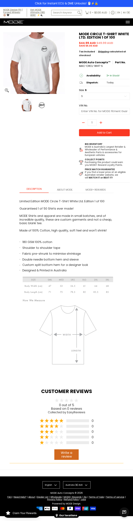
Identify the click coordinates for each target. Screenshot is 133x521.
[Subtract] (83, 123)
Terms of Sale (96, 497)
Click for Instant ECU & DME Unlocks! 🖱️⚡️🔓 (66, 3)
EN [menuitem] (118, 12)
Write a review (66, 454)
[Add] (101, 123)
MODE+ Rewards (73, 497)
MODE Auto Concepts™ (95, 62)
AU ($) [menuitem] (126, 12)
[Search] (79, 12)
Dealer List (42, 497)
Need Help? (20, 497)
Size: (83, 90)
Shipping (103, 51)
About (31, 497)
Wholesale (56, 497)
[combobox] (64, 12)
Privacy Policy (54, 499)
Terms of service (115, 497)
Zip (85, 497)
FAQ (9, 497)
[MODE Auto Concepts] (13, 22)
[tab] (34, 190)
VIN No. (83, 105)
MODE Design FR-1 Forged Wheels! (13, 11)
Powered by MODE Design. (66, 503)
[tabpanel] (66, 284)
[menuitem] (96, 12)
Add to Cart (104, 132)
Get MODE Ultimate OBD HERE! (37, 12)
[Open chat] (124, 512)
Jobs (83, 499)
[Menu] (127, 22)
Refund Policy (71, 499)
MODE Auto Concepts (62, 493)
